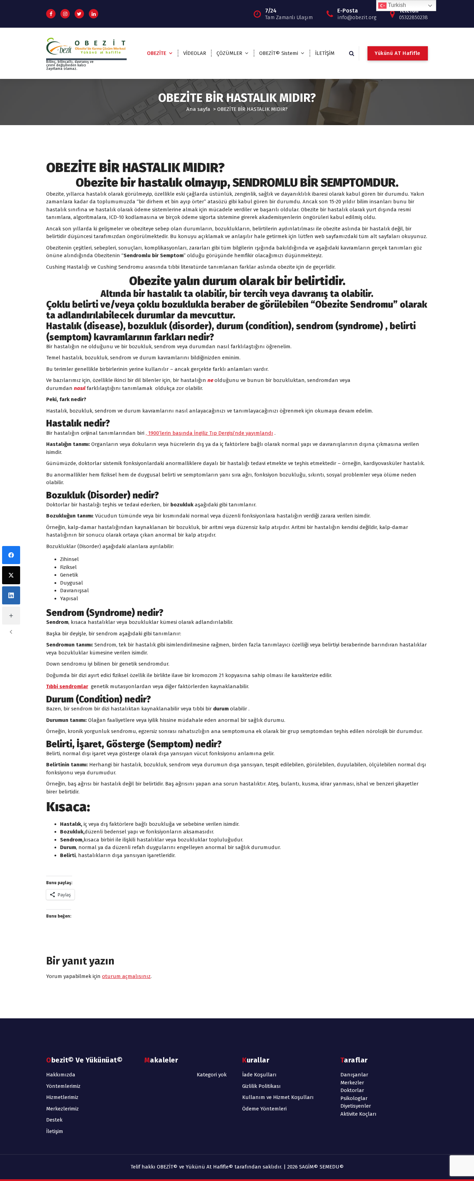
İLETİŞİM (325, 53)
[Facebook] (11, 555)
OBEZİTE (156, 53)
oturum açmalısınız (126, 976)
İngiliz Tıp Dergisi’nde (219, 433)
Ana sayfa (198, 109)
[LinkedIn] (11, 595)
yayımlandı (258, 433)
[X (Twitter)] (11, 575)
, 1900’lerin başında (170, 433)
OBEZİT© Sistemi (278, 53)
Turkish (396, 5)
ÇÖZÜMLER (229, 53)
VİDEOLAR (194, 53)
